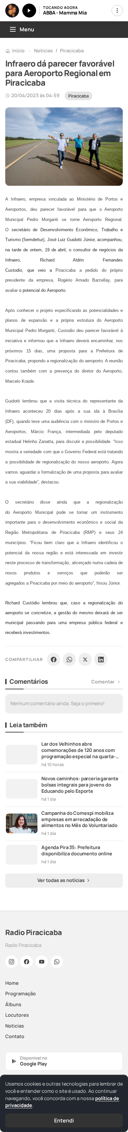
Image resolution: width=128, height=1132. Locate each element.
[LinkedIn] (100, 659)
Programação (20, 993)
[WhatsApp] (69, 659)
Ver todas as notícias (61, 880)
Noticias (43, 50)
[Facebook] (53, 659)
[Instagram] (11, 961)
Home (12, 983)
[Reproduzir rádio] (29, 10)
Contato (14, 1036)
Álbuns (13, 1004)
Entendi (64, 1120)
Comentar (103, 681)
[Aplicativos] (117, 10)
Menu (27, 29)
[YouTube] (41, 961)
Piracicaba (72, 50)
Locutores (17, 1015)
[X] (85, 659)
